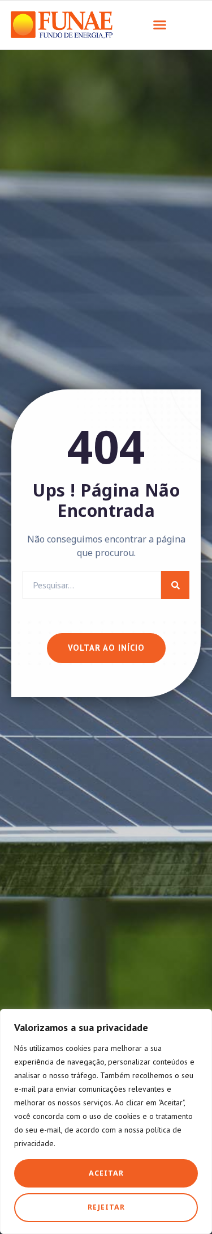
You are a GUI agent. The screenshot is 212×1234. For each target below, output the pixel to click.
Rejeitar (106, 1207)
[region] (106, 1121)
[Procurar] (175, 585)
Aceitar (106, 1173)
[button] (160, 25)
